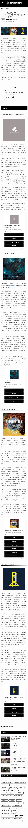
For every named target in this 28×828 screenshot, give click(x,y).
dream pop (22, 787)
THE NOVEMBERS (21, 815)
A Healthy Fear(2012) (10, 97)
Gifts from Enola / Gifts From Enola (13, 530)
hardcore (14, 792)
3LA (3, 780)
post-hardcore (6, 808)
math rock (5, 800)
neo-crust (14, 803)
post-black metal (17, 805)
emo (12, 790)
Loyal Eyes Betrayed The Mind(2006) (14, 92)
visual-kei (5, 820)
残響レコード (13, 820)
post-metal (15, 808)
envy (17, 790)
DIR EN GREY (14, 785)
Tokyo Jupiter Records (7, 818)
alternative (10, 780)
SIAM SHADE (5, 813)
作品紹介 (5, 90)
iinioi (3, 795)
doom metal (13, 787)
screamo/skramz (6, 810)
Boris (23, 780)
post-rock (15, 19)
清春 (20, 820)
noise (21, 803)
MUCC (18, 800)
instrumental (18, 795)
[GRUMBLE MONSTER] (14, 3)
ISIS (3, 797)
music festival (5, 803)
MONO (12, 800)
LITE (21, 797)
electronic (5, 790)
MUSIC (9, 19)
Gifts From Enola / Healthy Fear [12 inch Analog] (13, 698)
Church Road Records (7, 782)
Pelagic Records (6, 805)
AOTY (18, 780)
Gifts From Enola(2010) (11, 96)
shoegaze (15, 810)
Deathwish (5, 785)
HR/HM (20, 792)
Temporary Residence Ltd (8, 815)
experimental (5, 792)
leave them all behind (12, 797)
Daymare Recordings (20, 782)
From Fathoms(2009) (10, 94)
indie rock (10, 795)
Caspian (12, 285)
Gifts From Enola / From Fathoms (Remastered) (13, 381)
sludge (13, 813)
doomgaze (5, 787)
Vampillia (18, 818)
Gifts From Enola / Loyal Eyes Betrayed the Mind (12, 226)
